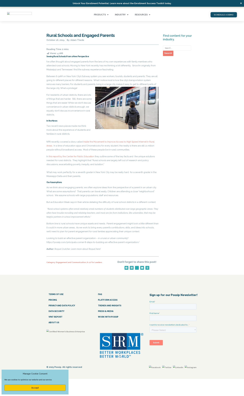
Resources (141, 14)
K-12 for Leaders (94, 262)
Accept (35, 388)
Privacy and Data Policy (62, 305)
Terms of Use (56, 294)
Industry (120, 14)
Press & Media (105, 311)
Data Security (56, 311)
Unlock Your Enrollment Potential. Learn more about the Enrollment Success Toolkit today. (122, 3)
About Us (54, 322)
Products (100, 14)
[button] (126, 268)
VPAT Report (55, 317)
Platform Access (107, 300)
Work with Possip (108, 317)
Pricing (53, 300)
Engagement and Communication (71, 262)
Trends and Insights (109, 305)
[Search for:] (177, 48)
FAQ (100, 294)
